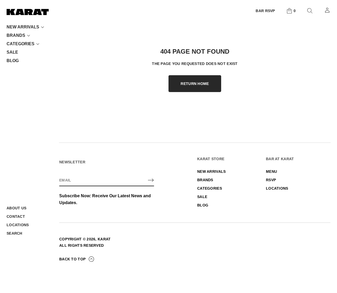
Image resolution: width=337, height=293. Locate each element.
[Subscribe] (151, 180)
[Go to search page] (310, 11)
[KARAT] (28, 12)
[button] (291, 11)
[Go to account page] (327, 11)
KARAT (104, 239)
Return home (195, 84)
